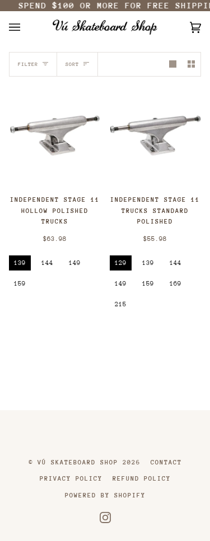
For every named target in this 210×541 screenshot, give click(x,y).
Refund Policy (142, 478)
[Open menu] (26, 27)
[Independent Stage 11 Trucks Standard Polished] (156, 135)
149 (75, 263)
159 (20, 283)
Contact (166, 462)
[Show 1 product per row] (173, 64)
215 (121, 304)
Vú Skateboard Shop (78, 462)
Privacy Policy (71, 478)
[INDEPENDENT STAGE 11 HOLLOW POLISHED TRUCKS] (55, 136)
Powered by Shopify (105, 495)
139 (20, 263)
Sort (72, 64)
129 (121, 263)
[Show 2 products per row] (191, 64)
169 (175, 283)
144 (47, 263)
